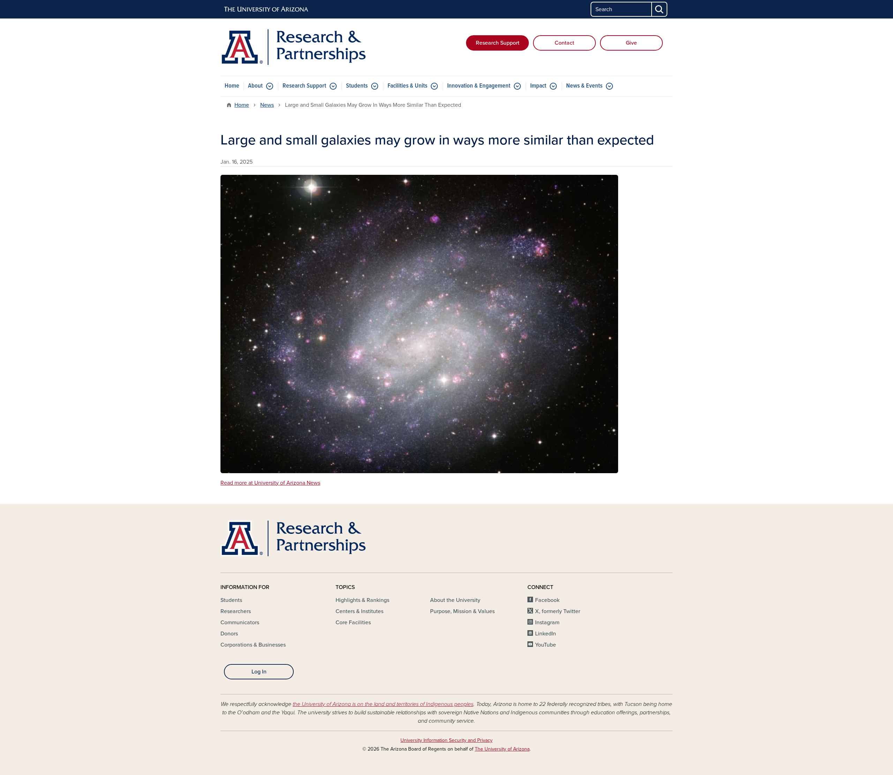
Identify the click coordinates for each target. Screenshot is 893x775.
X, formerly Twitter (557, 611)
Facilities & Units (407, 86)
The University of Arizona (502, 749)
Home (232, 86)
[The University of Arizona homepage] (266, 9)
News (267, 105)
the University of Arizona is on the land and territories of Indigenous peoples (383, 704)
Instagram (547, 622)
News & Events (584, 86)
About (255, 86)
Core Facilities (353, 622)
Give (631, 42)
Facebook (547, 600)
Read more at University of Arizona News (270, 482)
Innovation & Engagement (478, 86)
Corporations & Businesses (253, 644)
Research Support (497, 42)
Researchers (235, 611)
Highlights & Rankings (362, 600)
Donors (229, 633)
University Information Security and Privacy (446, 740)
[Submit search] (659, 9)
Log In (259, 671)
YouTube (545, 644)
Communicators (239, 622)
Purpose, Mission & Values (462, 611)
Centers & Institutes (359, 611)
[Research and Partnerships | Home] (293, 47)
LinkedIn (545, 633)
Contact (564, 42)
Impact (538, 86)
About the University (455, 600)
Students (357, 86)
